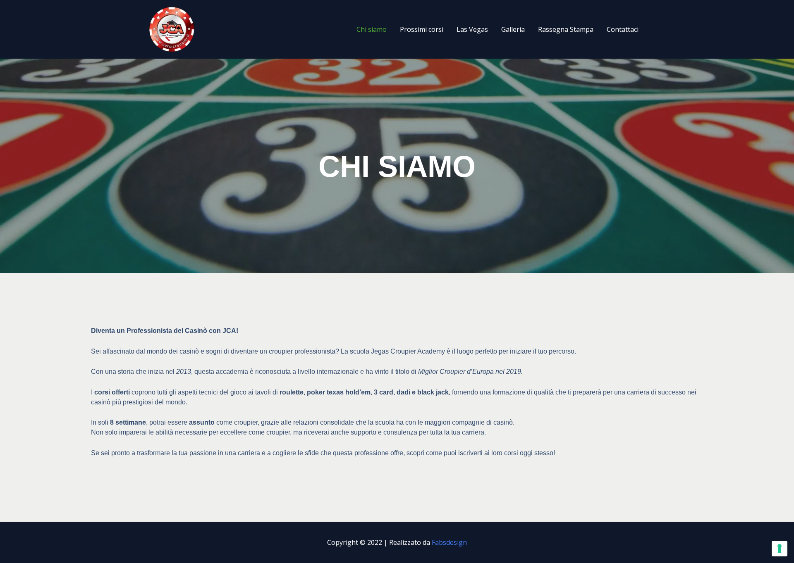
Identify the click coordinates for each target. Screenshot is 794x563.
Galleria (513, 29)
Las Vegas (472, 29)
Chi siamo (371, 29)
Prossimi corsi (421, 29)
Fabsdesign (449, 542)
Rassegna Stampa (565, 29)
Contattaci (623, 29)
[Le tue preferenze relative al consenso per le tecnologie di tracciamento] (779, 548)
